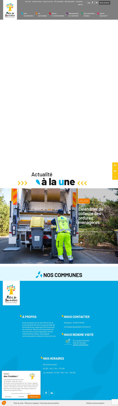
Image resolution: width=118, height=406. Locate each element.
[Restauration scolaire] (115, 165)
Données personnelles (49, 403)
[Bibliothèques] (115, 171)
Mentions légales (32, 403)
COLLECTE (84, 201)
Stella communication (95, 403)
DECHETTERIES (93, 205)
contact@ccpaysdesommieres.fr (77, 327)
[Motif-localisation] (68, 340)
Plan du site (18, 403)
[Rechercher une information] (115, 177)
